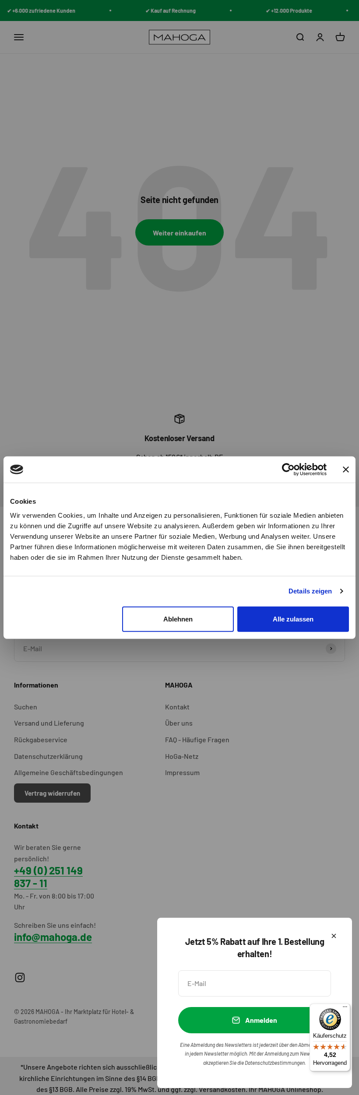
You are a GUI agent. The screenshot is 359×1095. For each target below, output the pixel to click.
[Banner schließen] (346, 470)
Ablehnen (178, 618)
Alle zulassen (293, 618)
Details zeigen (310, 591)
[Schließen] (334, 936)
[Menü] (345, 1009)
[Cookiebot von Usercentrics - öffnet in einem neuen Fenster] (288, 469)
